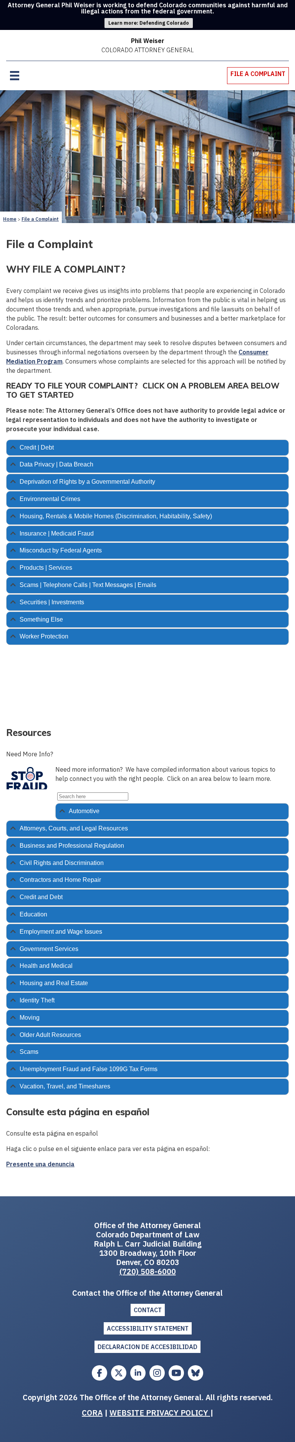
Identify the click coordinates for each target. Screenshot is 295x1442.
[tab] (147, 448)
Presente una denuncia (40, 1164)
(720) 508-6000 (147, 1271)
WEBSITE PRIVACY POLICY (159, 1412)
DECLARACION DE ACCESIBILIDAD (147, 1347)
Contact (148, 1310)
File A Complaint (257, 74)
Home (10, 219)
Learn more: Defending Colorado (148, 23)
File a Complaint (40, 219)
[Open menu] (14, 75)
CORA (92, 1412)
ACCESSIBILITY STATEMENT (148, 1328)
